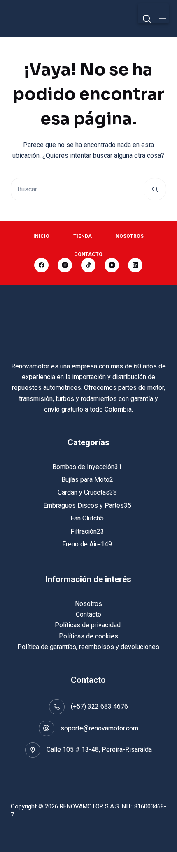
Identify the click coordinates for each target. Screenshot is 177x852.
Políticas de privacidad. (88, 625)
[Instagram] (65, 265)
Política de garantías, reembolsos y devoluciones (88, 647)
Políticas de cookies (88, 636)
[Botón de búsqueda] (155, 189)
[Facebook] (41, 265)
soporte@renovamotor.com (99, 728)
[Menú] (162, 18)
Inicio (41, 236)
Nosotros (130, 236)
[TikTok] (88, 265)
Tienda (82, 236)
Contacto (88, 254)
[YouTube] (112, 265)
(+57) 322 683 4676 (99, 706)
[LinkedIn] (135, 265)
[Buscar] (147, 19)
